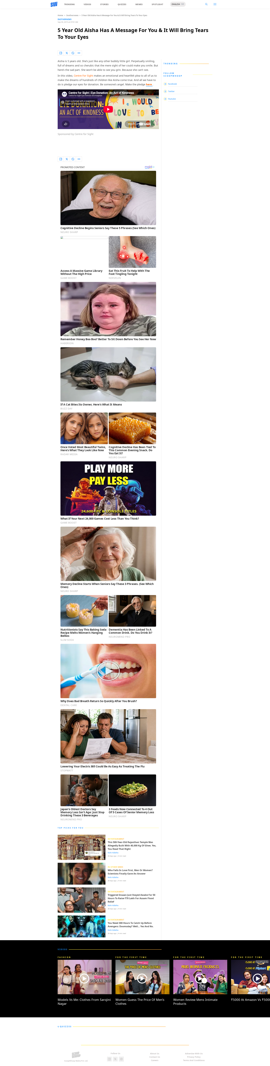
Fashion (64, 957)
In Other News (115, 867)
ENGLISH (176, 4)
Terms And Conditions (194, 1060)
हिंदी (182, 4)
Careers (154, 1060)
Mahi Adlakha (113, 853)
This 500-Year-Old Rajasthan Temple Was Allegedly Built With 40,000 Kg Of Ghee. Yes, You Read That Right (132, 845)
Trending (69, 4)
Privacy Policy (194, 1057)
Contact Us (154, 1057)
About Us (154, 1053)
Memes (139, 4)
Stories (104, 4)
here (149, 84)
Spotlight (157, 4)
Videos (87, 4)
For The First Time (131, 957)
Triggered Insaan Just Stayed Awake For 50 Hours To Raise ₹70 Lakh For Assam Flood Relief (131, 898)
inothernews (72, 15)
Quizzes (122, 4)
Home (60, 15)
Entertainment (116, 839)
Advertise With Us (194, 1053)
